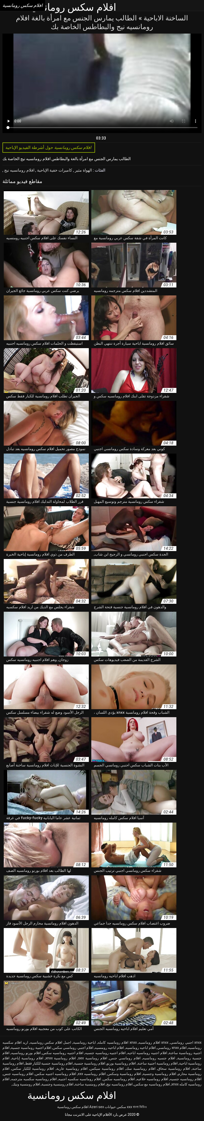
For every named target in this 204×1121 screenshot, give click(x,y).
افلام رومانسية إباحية (27, 1058)
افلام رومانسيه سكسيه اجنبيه (79, 1079)
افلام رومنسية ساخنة (90, 1084)
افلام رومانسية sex (92, 1058)
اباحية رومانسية (84, 1042)
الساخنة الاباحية (165, 18)
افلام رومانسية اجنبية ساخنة (158, 1063)
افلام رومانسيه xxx (91, 1074)
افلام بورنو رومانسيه (26, 1053)
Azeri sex (96, 1107)
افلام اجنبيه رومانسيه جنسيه (105, 1053)
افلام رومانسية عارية (72, 1069)
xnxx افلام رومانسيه (153, 1042)
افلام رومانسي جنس (125, 1058)
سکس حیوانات (115, 1107)
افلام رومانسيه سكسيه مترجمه (34, 1079)
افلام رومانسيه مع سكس (152, 1084)
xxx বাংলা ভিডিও (137, 1107)
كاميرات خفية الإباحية (54, 170)
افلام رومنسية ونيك (26, 1084)
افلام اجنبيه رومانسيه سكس (62, 1053)
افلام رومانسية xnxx (61, 1058)
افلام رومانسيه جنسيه (186, 1079)
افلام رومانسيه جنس (18, 1074)
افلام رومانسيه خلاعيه (152, 1079)
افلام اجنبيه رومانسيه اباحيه (147, 1053)
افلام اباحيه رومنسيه (109, 1048)
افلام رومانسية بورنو (121, 1063)
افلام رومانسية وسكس (124, 1074)
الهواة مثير (83, 170)
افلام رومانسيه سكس (119, 1079)
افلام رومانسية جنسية (89, 1063)
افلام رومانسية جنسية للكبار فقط (48, 1063)
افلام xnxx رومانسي (171, 1048)
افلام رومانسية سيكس (107, 1069)
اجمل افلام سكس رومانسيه (50, 1042)
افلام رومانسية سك (140, 1069)
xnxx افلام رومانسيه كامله (117, 1042)
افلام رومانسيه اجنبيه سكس (55, 1074)
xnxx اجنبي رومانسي (186, 1042)
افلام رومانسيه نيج (18, 170)
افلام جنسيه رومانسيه (159, 1058)
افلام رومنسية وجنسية (57, 1084)
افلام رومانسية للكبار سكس (33, 1069)
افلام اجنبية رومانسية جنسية (31, 1048)
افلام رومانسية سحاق (174, 1069)
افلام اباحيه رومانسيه (141, 1048)
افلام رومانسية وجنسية (159, 1074)
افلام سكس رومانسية (73, 1107)
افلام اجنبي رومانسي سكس (73, 1048)
